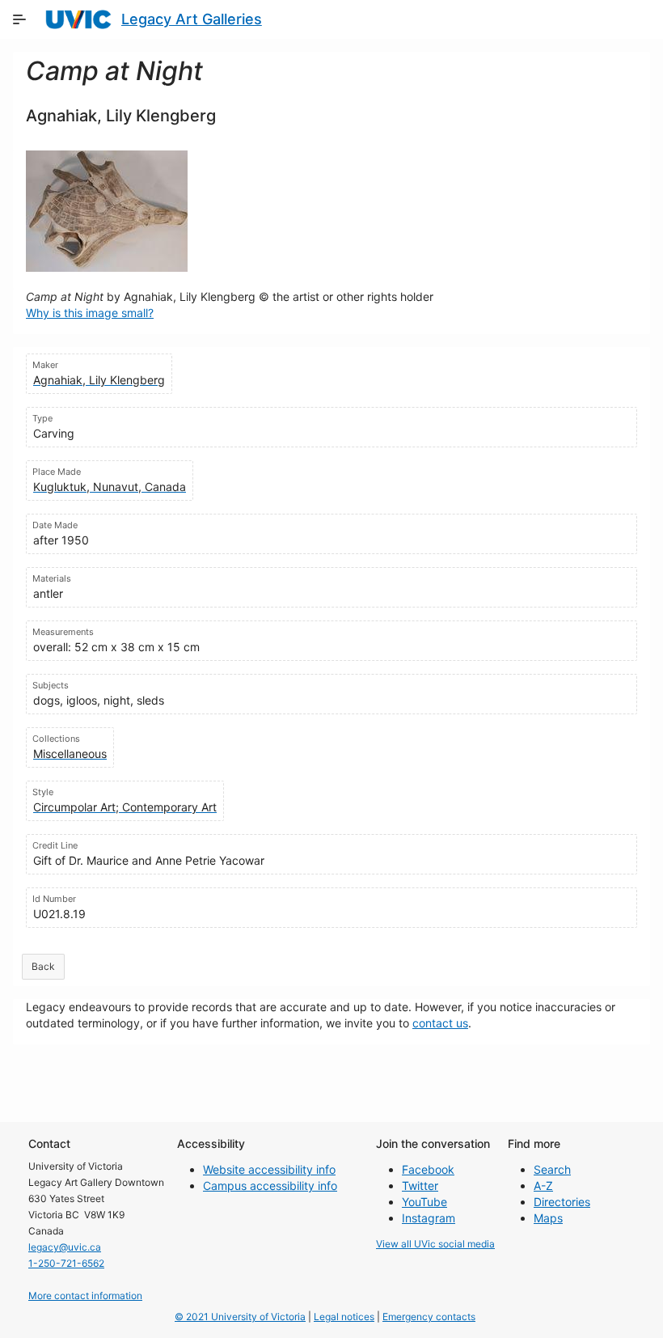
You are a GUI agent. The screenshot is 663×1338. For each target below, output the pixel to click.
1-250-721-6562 (66, 1263)
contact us (440, 1023)
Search (552, 1169)
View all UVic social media (435, 1244)
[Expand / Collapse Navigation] (19, 19)
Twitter (420, 1185)
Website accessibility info (269, 1169)
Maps (548, 1218)
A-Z (543, 1185)
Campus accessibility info (270, 1185)
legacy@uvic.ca (64, 1247)
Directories (562, 1202)
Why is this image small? (90, 313)
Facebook (428, 1169)
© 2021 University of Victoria (240, 1316)
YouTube (424, 1202)
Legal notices (344, 1316)
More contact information (85, 1295)
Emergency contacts (428, 1316)
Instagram (428, 1218)
